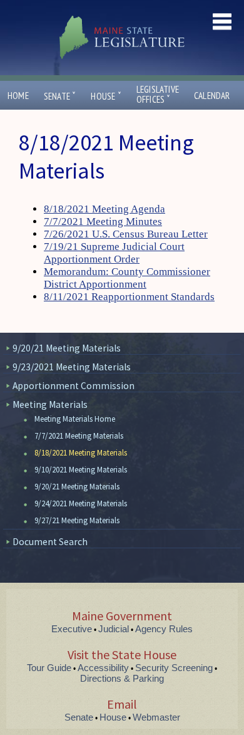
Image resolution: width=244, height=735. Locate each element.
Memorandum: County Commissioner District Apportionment (127, 278)
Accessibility (103, 667)
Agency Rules (164, 628)
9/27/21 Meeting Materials (76, 520)
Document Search (50, 542)
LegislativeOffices (157, 95)
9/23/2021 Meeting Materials (72, 367)
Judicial (113, 628)
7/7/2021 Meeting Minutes (103, 221)
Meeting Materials (50, 404)
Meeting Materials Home (74, 419)
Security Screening (174, 667)
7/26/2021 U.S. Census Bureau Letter (126, 234)
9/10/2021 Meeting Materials (80, 469)
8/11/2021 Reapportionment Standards (129, 297)
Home (18, 95)
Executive (71, 628)
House (106, 96)
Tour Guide (49, 667)
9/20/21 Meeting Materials (67, 348)
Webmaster (156, 717)
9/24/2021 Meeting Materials (80, 503)
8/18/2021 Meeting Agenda (104, 209)
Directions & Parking (122, 678)
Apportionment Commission (74, 386)
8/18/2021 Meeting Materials (80, 452)
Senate (60, 96)
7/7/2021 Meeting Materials (78, 435)
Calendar (212, 95)
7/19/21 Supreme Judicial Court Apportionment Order (114, 253)
